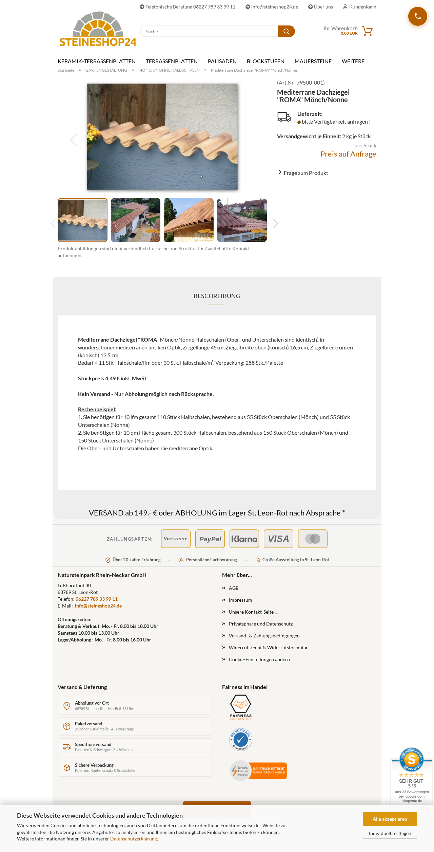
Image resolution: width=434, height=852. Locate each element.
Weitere (353, 61)
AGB (234, 588)
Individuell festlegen (390, 833)
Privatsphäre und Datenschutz (261, 624)
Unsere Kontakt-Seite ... (253, 612)
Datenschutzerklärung (133, 838)
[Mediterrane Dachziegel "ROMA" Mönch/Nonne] (162, 137)
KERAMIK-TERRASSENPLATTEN (97, 61)
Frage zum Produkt (306, 172)
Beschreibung (217, 296)
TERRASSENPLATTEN (172, 61)
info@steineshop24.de (274, 7)
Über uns (323, 7)
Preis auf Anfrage (348, 153)
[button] (273, 223)
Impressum (240, 600)
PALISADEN (222, 61)
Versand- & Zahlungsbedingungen (264, 635)
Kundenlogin (361, 7)
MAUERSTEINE (313, 61)
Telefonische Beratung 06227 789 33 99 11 (189, 7)
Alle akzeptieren (390, 819)
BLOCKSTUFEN (265, 61)
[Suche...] (286, 31)
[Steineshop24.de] (94, 28)
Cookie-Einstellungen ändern (259, 659)
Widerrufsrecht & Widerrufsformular (268, 647)
